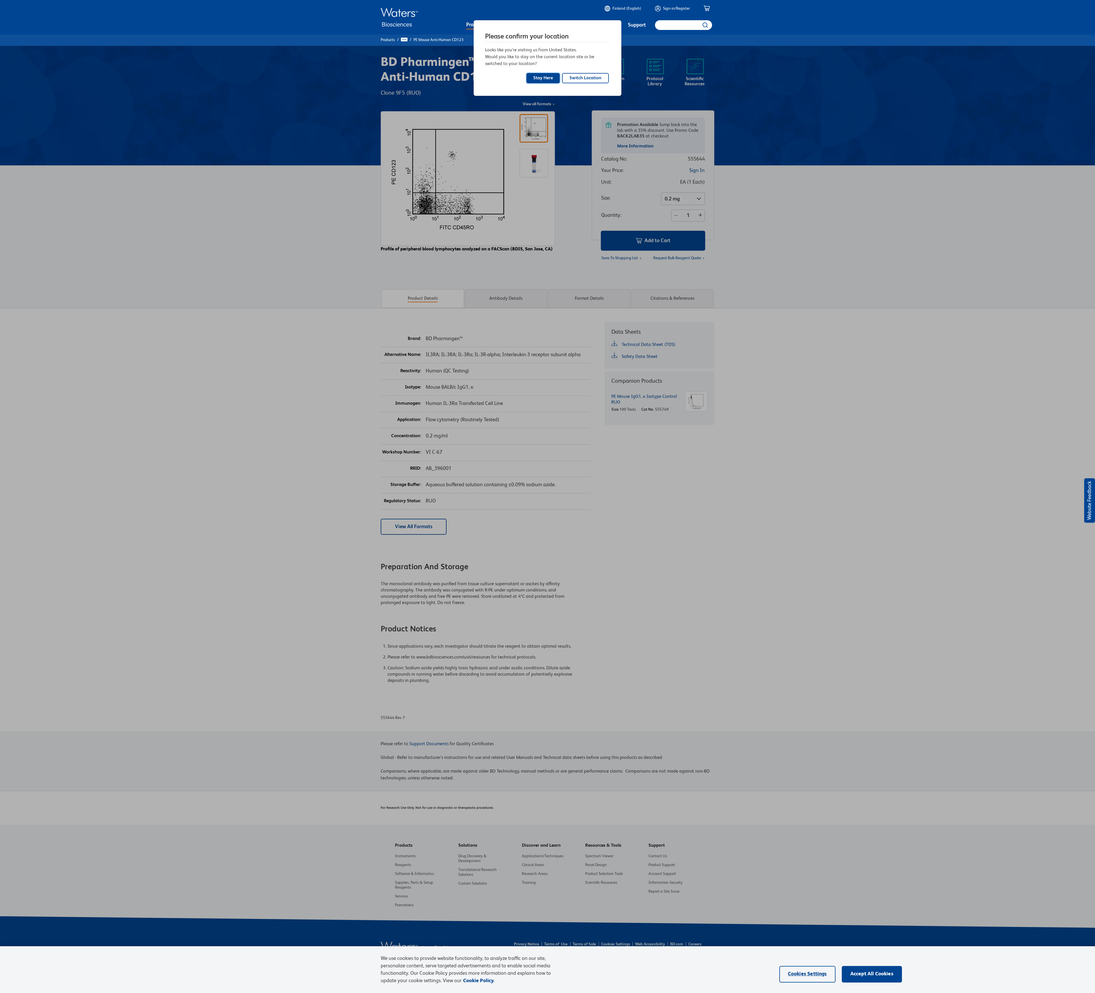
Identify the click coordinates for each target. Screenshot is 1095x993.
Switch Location (585, 78)
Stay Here (543, 78)
